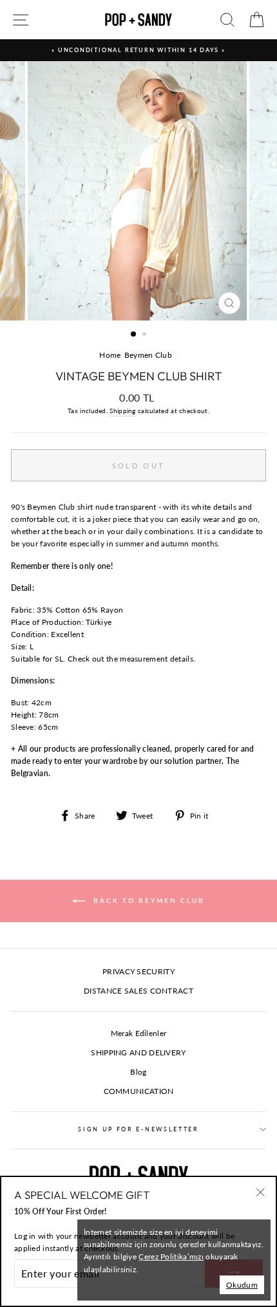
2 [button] (145, 335)
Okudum (242, 1285)
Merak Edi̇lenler (138, 1033)
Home (109, 355)
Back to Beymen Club (147, 900)
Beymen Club (148, 355)
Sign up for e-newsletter (138, 1129)
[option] (138, 50)
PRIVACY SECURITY (138, 971)
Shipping (122, 410)
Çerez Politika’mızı (171, 1256)
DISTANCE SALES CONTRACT (138, 991)
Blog (138, 1072)
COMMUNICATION (139, 1091)
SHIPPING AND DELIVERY (138, 1052)
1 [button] (134, 334)
